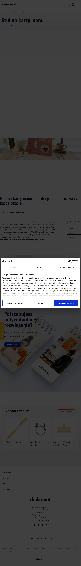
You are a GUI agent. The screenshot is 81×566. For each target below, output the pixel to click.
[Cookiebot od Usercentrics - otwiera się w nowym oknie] (69, 261)
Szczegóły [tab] (40, 267)
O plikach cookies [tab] (67, 267)
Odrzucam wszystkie (15, 303)
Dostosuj (39, 303)
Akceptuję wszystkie (66, 303)
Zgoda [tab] (14, 267)
